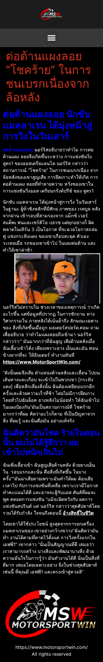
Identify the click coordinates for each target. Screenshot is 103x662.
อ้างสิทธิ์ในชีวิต (78, 513)
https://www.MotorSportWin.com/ (41, 362)
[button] (51, 37)
